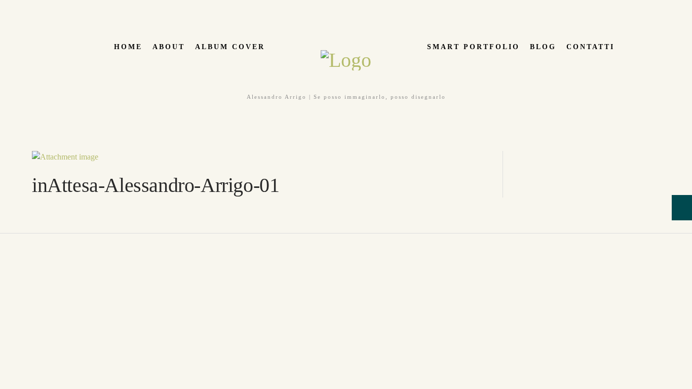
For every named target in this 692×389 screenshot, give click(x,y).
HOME (128, 47)
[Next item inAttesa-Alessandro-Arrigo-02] (374, 157)
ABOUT (168, 47)
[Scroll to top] (5, 239)
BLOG (543, 47)
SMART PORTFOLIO (473, 47)
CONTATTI (590, 47)
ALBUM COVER (230, 47)
